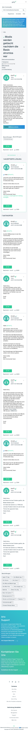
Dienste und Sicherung (8, 599)
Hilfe (24, 13)
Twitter (12, 682)
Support (14, 715)
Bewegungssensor (7, 596)
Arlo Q (14, 696)
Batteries (5, 589)
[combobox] (14, 10)
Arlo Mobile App (18, 577)
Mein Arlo (14, 720)
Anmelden (18, 13)
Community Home (14, 717)
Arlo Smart (15, 580)
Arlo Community (7, 7)
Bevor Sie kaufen (7, 592)
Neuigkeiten (14, 712)
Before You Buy (15, 589)
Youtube (15, 682)
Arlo (4, 32)
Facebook (9, 682)
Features (20, 599)
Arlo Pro (14, 691)
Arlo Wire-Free (6, 586)
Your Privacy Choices (13, 727)
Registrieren (11, 13)
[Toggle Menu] (26, 2)
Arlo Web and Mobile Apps (9, 583)
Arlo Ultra (14, 689)
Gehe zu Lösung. (13, 127)
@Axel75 (10, 174)
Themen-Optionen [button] (24, 47)
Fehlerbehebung (8, 139)
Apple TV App (6, 577)
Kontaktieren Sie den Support (9, 670)
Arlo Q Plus (14, 699)
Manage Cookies (24, 727)
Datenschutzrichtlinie (4, 727)
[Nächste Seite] (25, 580)
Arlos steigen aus (18, 586)
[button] (23, 76)
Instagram (19, 682)
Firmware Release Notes (9, 605)
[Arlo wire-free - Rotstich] (20, 155)
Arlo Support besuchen (7, 640)
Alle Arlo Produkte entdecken (14, 701)
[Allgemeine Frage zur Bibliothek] (18, 155)
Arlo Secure (5, 580)
